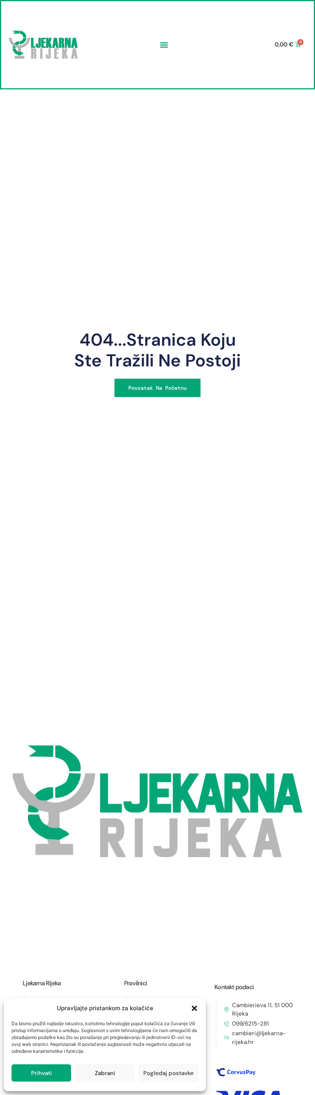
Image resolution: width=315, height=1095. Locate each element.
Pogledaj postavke (168, 1073)
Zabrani (105, 1073)
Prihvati (41, 1073)
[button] (194, 1008)
